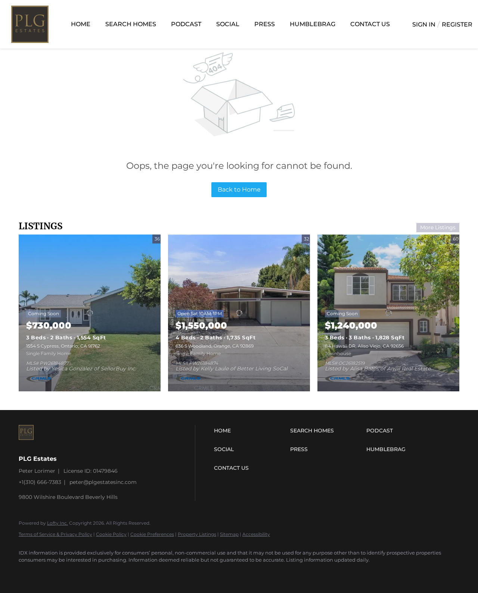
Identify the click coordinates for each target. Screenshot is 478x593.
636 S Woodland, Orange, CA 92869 (215, 346)
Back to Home (239, 189)
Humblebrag (312, 24)
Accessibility (256, 534)
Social (227, 24)
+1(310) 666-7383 (40, 482)
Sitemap (229, 534)
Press (264, 24)
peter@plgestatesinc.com (103, 482)
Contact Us (370, 24)
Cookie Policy (111, 534)
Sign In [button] (423, 24)
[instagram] (28, 573)
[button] (250, 430)
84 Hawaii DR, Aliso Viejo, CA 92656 (364, 346)
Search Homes (130, 24)
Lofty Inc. (57, 523)
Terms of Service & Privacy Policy (55, 534)
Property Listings (197, 534)
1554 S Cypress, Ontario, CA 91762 (63, 346)
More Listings (438, 227)
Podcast (186, 24)
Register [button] (457, 24)
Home (80, 24)
